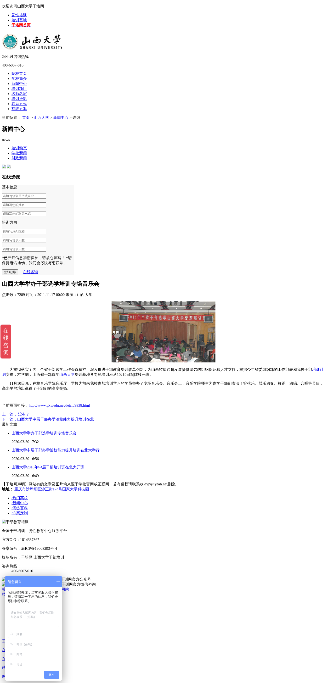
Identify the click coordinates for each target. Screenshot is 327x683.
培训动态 (19, 148)
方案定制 (19, 513)
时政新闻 (19, 158)
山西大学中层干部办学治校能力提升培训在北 (55, 419)
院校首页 (19, 74)
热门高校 (19, 498)
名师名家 (19, 94)
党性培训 (19, 15)
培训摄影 (19, 99)
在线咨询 (30, 272)
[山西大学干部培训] (33, 38)
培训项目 (19, 89)
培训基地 (19, 20)
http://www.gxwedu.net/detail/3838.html (59, 405)
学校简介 (19, 79)
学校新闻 (19, 153)
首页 (26, 118)
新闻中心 (19, 84)
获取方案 (19, 109)
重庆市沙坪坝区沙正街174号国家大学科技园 (51, 489)
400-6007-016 (12, 65)
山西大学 (41, 118)
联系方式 (19, 104)
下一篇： (9, 419)
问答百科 (19, 508)
